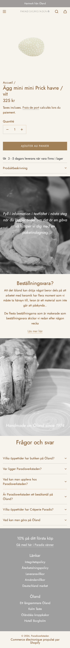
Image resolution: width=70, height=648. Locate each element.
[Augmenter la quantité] (22, 129)
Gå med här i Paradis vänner (35, 545)
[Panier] (65, 11)
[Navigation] (4, 11)
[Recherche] (56, 11)
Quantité (8, 121)
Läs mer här (35, 331)
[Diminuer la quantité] (7, 129)
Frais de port (31, 107)
